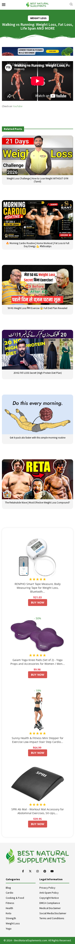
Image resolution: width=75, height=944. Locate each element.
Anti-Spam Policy (49, 892)
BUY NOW (37, 602)
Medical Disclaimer (50, 908)
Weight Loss (13, 923)
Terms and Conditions (51, 918)
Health (9, 908)
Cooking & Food (15, 898)
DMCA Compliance (49, 903)
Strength (11, 918)
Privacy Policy (47, 887)
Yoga (8, 928)
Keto (8, 913)
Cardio (9, 892)
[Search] (71, 4)
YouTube (17, 106)
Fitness (10, 903)
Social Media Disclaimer (52, 913)
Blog (8, 887)
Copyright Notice (49, 898)
